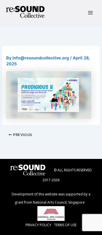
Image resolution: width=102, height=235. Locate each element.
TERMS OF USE (65, 225)
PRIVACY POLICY (38, 225)
